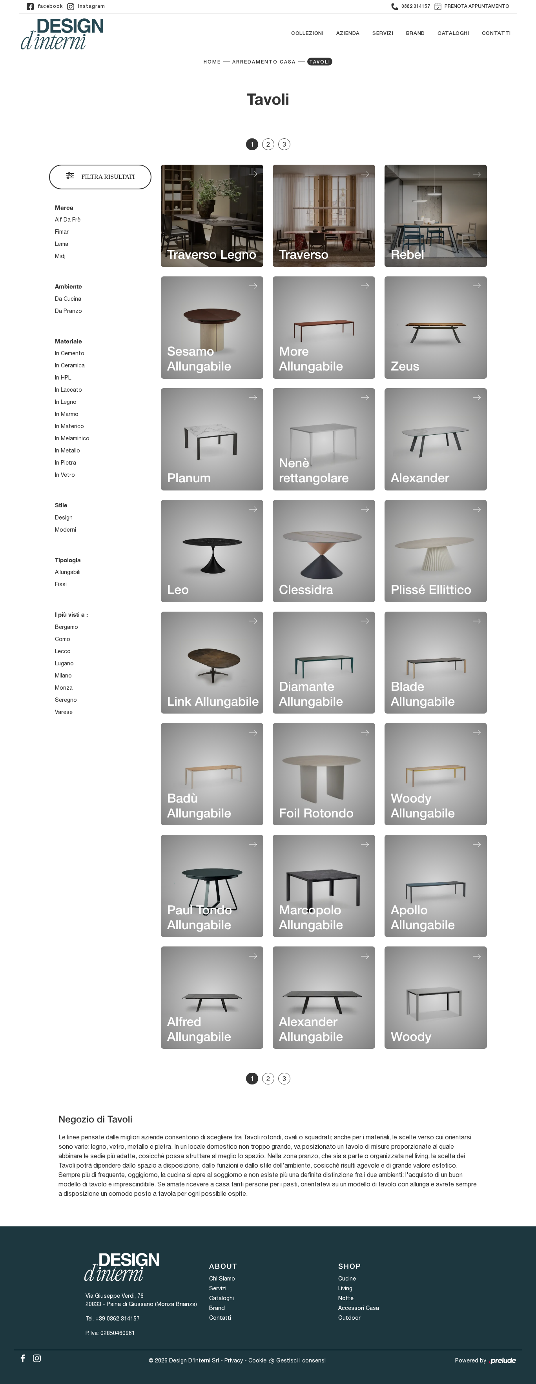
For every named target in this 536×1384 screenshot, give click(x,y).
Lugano (64, 663)
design (64, 517)
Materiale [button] (68, 341)
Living (345, 1288)
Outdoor (349, 1318)
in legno (66, 402)
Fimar (62, 232)
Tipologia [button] (68, 559)
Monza (64, 688)
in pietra (65, 463)
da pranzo (68, 311)
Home (212, 62)
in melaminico (72, 438)
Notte (346, 1298)
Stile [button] (61, 505)
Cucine (347, 1278)
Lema (61, 244)
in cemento (69, 353)
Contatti (496, 34)
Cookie (257, 1360)
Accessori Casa (358, 1308)
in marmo (66, 414)
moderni (65, 530)
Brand (415, 34)
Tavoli (319, 62)
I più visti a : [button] (71, 614)
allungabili (67, 572)
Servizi (383, 34)
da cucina (68, 299)
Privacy (233, 1360)
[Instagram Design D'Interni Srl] (34, 1357)
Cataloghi (453, 34)
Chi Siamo (222, 1278)
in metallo (67, 450)
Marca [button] (64, 207)
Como (62, 639)
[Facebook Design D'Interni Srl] (21, 1357)
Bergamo (66, 627)
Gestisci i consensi (301, 1360)
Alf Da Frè (67, 219)
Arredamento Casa (264, 62)
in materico (69, 426)
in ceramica (70, 365)
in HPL (63, 377)
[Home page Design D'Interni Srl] (62, 34)
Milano (63, 675)
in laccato (68, 390)
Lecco (63, 651)
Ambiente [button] (68, 286)
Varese (64, 712)
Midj (60, 256)
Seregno (66, 700)
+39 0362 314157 (117, 1318)
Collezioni (307, 34)
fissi (61, 584)
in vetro (65, 475)
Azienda (348, 34)
